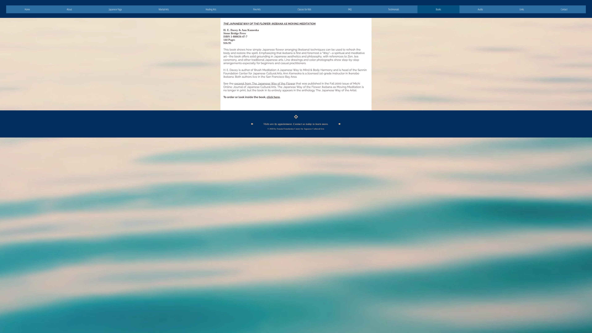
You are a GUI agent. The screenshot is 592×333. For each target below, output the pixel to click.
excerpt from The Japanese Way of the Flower (264, 83)
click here (273, 97)
